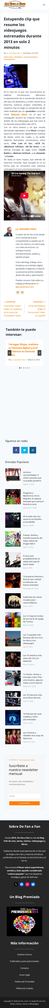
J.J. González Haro (14, 53)
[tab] (19, 368)
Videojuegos (9, 59)
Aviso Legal (24, 974)
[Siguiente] (39, 353)
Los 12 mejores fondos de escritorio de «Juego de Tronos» (33, 619)
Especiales (8, 57)
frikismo (18, 57)
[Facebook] (22, 884)
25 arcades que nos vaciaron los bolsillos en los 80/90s (32, 519)
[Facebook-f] (16, 450)
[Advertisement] (24, 408)
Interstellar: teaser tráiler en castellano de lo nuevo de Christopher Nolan (13, 309)
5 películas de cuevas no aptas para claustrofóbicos (32, 600)
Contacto (24, 968)
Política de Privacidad (24, 981)
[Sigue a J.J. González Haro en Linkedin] (22, 292)
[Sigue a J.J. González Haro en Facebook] (18, 292)
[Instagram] (32, 450)
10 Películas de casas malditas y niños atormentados (32, 717)
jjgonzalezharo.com (25, 286)
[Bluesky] (33, 884)
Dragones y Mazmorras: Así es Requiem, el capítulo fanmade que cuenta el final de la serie (33, 499)
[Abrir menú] (44, 5)
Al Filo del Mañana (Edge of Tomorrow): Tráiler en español (36, 309)
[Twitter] (24, 450)
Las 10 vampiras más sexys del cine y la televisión (32, 658)
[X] (16, 884)
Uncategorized (30, 57)
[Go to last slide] (9, 353)
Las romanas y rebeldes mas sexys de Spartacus (33, 735)
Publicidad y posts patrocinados (24, 961)
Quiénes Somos (24, 954)
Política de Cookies (24, 988)
